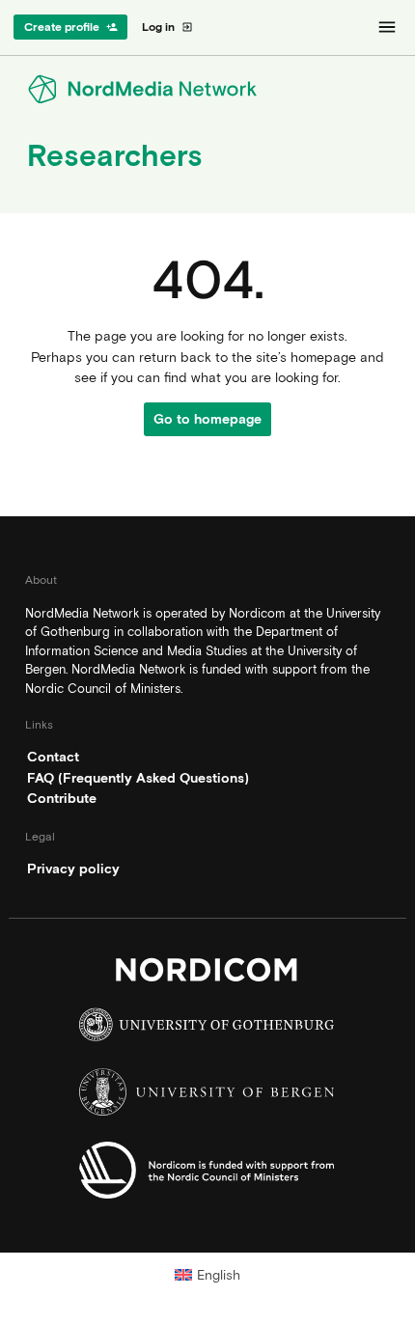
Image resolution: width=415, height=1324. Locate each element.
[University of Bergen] (207, 1096)
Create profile (71, 27)
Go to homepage (207, 419)
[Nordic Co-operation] (207, 1175)
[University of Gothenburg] (207, 1029)
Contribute (62, 798)
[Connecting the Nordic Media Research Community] (207, 89)
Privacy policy (73, 868)
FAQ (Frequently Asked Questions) (138, 778)
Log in (167, 27)
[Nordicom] (207, 974)
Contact (53, 756)
